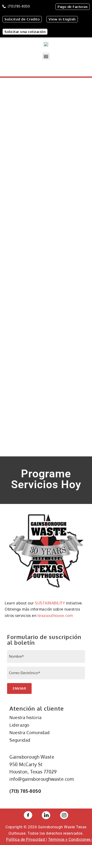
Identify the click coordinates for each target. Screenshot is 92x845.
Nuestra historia (25, 717)
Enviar (19, 688)
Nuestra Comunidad (29, 732)
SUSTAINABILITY (50, 603)
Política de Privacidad (26, 839)
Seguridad (19, 740)
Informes (19, 341)
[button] (46, 56)
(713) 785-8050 (25, 791)
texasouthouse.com (55, 615)
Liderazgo (19, 725)
